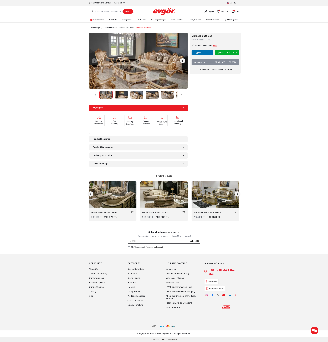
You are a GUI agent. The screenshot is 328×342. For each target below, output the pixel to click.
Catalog (92, 291)
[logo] (164, 11)
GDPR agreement (138, 247)
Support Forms (173, 307)
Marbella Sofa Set (143, 28)
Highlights (98, 107)
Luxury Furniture (195, 20)
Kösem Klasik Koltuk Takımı (104, 212)
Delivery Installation (102, 155)
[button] (94, 60)
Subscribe (194, 241)
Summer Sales (98, 20)
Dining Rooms (127, 20)
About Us (93, 269)
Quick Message (100, 163)
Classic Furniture (177, 20)
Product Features (101, 139)
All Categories (232, 20)
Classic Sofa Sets (126, 28)
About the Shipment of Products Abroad (181, 297)
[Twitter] (218, 295)
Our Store (212, 282)
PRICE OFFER (203, 53)
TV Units (131, 287)
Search (128, 11)
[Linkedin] (229, 295)
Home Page (95, 28)
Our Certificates (96, 287)
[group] (138, 61)
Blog (91, 296)
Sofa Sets (113, 20)
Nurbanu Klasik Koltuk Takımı (207, 212)
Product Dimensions (103, 147)
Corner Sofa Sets (135, 269)
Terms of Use (172, 282)
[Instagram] (206, 295)
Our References (96, 278)
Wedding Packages (158, 20)
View (215, 46)
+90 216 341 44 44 (222, 272)
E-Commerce (172, 339)
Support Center (216, 288)
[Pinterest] (235, 295)
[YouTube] (224, 295)
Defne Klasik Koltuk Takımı (154, 212)
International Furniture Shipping (180, 291)
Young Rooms (133, 291)
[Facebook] (212, 295)
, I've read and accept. (147, 247)
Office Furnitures (212, 20)
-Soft (164, 339)
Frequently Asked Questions (179, 303)
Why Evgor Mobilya (175, 278)
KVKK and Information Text (179, 287)
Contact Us (171, 269)
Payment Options (97, 282)
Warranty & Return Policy (177, 273)
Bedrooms (142, 20)
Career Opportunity (98, 273)
